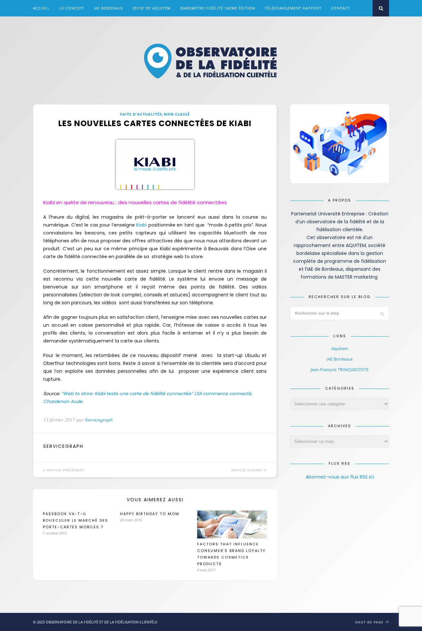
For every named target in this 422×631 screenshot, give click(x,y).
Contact (340, 8)
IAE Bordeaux (108, 8)
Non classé (177, 114)
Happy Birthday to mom (149, 513)
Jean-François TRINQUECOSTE (340, 369)
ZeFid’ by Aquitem (152, 8)
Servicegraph (99, 420)
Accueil (41, 8)
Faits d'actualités (141, 114)
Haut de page (370, 622)
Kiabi (141, 225)
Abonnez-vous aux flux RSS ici (340, 477)
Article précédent (65, 470)
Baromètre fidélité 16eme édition (217, 8)
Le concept (71, 8)
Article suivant (247, 470)
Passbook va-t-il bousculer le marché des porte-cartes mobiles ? (75, 520)
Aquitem (339, 348)
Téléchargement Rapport (293, 8)
